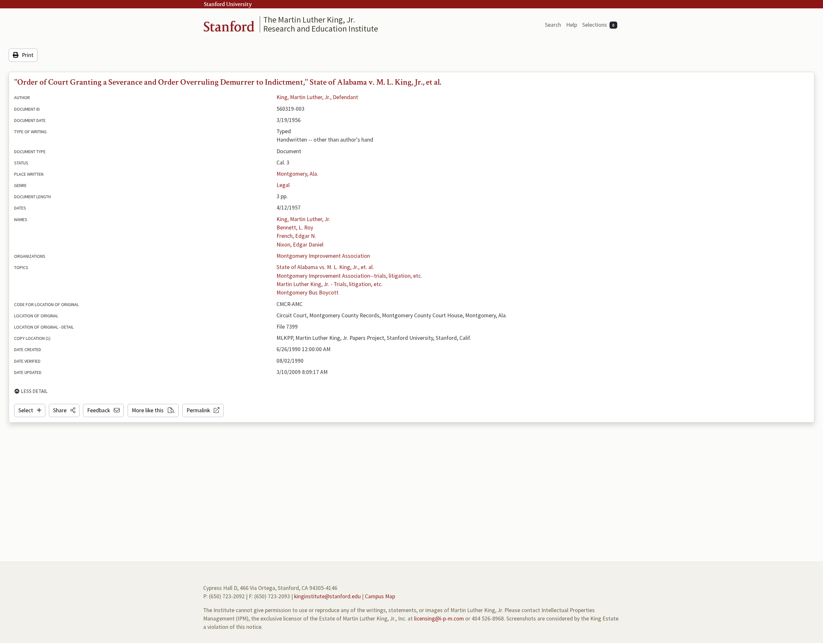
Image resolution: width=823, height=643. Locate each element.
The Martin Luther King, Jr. (309, 19)
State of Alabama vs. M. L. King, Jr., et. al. (325, 267)
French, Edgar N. (296, 235)
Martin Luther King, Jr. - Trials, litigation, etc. (329, 284)
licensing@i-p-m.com (439, 618)
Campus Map (380, 596)
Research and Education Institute (320, 28)
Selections (598, 24)
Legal (283, 185)
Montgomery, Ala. (297, 173)
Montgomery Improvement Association (323, 255)
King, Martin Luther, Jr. (303, 219)
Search (553, 24)
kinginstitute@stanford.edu (327, 596)
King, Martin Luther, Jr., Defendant (317, 97)
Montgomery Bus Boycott (307, 292)
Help (571, 24)
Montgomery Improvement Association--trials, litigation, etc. (349, 275)
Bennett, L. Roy (294, 227)
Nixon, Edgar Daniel (299, 244)
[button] (64, 410)
